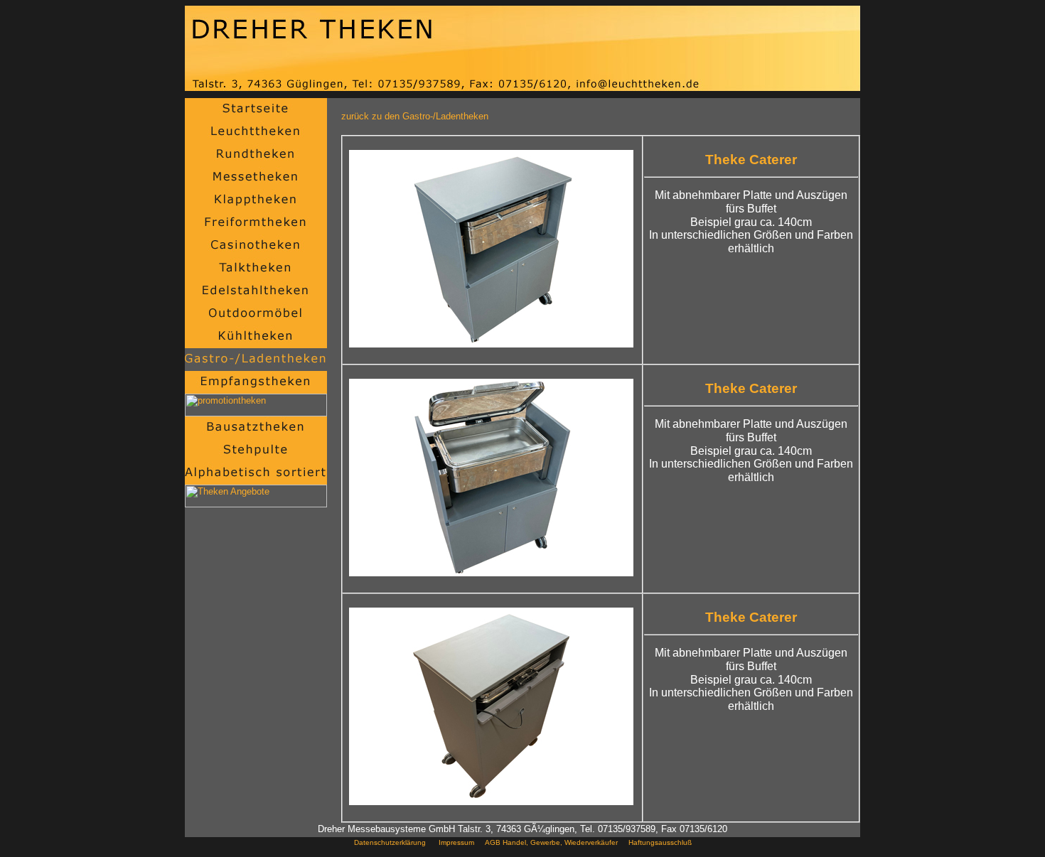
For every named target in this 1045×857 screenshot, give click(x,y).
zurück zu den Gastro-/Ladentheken (414, 116)
